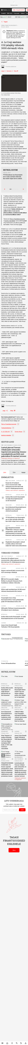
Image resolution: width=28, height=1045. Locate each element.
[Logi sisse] (25, 1043)
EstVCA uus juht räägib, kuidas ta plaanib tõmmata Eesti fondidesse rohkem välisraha (11, 581)
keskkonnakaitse (6, 435)
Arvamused (4, 595)
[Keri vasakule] (4, 189)
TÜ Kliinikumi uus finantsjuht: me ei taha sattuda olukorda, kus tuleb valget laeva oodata (13, 176)
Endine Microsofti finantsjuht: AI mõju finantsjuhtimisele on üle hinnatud (15, 498)
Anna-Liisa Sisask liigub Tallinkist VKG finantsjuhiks (20, 737)
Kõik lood (9, 13)
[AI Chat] (21, 1043)
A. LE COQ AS (5, 431)
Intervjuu (9, 494)
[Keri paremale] (23, 189)
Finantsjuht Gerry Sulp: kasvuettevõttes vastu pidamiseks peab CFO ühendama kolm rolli (12, 599)
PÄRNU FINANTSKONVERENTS (9, 25)
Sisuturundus (8, 445)
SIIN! (20, 224)
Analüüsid (9, 505)
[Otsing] (16, 1043)
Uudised (3, 568)
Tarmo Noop (18, 431)
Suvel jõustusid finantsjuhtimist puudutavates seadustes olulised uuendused (16, 509)
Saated (8, 525)
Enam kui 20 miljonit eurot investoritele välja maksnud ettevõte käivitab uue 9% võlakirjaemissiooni (13, 560)
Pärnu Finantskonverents (8, 424)
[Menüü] (2, 1043)
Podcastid (16, 13)
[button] (10, 809)
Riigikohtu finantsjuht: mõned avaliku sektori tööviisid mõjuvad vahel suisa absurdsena (16, 543)
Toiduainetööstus (6, 428)
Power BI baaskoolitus (8, 663)
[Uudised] (7, 1043)
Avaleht (3, 13)
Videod (22, 13)
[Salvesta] (26, 481)
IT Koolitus (4, 661)
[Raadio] (12, 1043)
